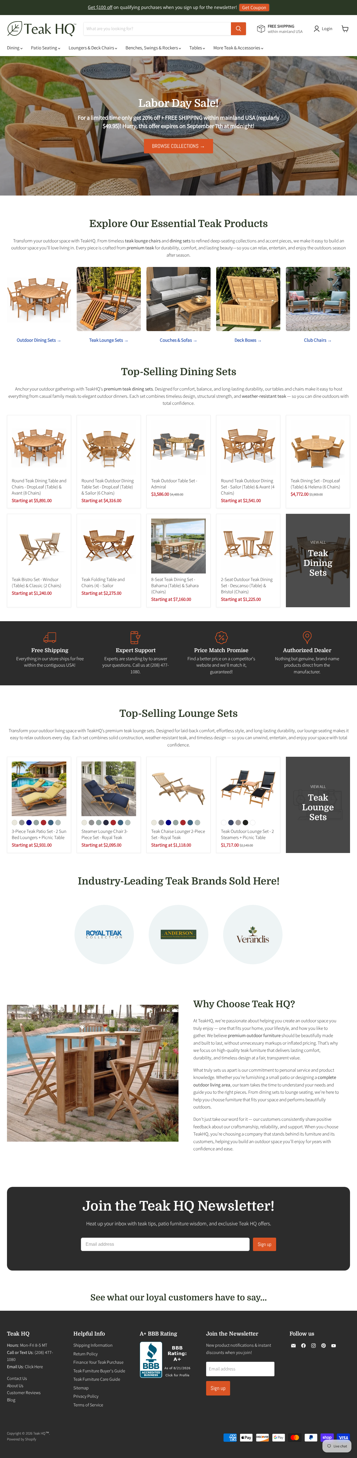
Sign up (264, 1244)
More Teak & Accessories (237, 48)
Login (327, 29)
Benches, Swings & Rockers (152, 48)
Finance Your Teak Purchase (98, 1362)
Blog (11, 1400)
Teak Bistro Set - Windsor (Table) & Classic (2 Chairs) (36, 582)
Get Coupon (254, 7)
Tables (196, 48)
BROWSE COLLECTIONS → (178, 146)
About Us (15, 1386)
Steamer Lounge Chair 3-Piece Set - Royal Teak (104, 834)
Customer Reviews (24, 1393)
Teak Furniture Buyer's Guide (99, 1371)
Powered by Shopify (21, 1439)
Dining (13, 48)
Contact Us (17, 1378)
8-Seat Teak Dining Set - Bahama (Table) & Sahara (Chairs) (175, 585)
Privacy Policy (85, 1396)
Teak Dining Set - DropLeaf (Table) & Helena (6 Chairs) (315, 484)
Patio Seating (44, 48)
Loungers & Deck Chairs (92, 48)
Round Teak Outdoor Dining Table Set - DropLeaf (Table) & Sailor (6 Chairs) (107, 487)
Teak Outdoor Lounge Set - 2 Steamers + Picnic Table (247, 834)
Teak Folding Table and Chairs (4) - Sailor (103, 582)
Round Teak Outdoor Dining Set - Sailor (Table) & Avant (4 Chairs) (247, 487)
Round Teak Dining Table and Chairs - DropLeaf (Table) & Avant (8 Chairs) (39, 487)
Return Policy (85, 1354)
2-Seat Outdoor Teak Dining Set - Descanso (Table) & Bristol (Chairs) (246, 585)
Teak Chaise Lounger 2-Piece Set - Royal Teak (178, 834)
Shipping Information (93, 1345)
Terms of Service (88, 1405)
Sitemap (81, 1388)
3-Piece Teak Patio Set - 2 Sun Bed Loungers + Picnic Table (39, 834)
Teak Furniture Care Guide (96, 1379)
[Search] (238, 28)
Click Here (34, 1367)
